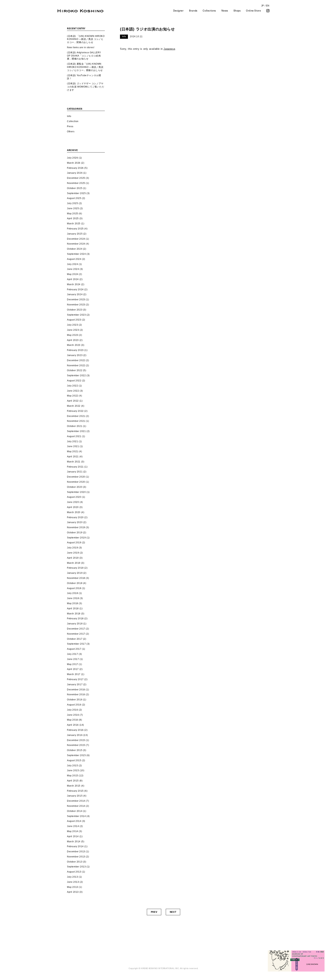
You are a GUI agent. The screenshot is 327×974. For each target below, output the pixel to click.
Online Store (253, 10)
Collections (209, 10)
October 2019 (74, 532)
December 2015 (76, 740)
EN (267, 5)
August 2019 (74, 542)
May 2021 (72, 451)
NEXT (173, 912)
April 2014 (73, 836)
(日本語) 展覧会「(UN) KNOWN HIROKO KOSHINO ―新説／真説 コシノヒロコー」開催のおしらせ (85, 67)
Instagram (267, 10)
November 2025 (76, 183)
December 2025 (76, 178)
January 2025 (75, 233)
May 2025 (72, 213)
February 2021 (75, 466)
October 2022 (74, 370)
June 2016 (73, 715)
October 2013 (74, 861)
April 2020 (73, 507)
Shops (237, 10)
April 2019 (73, 558)
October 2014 (74, 811)
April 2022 (73, 401)
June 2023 (73, 330)
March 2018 (73, 613)
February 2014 (75, 846)
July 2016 (72, 709)
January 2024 (75, 294)
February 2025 (75, 228)
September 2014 (76, 816)
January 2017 (75, 684)
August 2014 (74, 821)
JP (262, 5)
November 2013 (76, 856)
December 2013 (76, 851)
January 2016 (75, 735)
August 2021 (74, 436)
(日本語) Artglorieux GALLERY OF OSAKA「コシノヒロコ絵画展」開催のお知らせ (84, 55)
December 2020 (76, 476)
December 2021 (76, 416)
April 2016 (73, 725)
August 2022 (74, 380)
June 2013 (73, 882)
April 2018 (73, 608)
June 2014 (73, 826)
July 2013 (72, 877)
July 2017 (72, 654)
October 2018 (74, 583)
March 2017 (73, 674)
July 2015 (72, 765)
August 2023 (74, 319)
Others (71, 131)
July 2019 (72, 547)
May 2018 (72, 603)
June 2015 (73, 770)
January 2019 (75, 573)
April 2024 (73, 279)
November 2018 (76, 578)
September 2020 (76, 492)
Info (69, 116)
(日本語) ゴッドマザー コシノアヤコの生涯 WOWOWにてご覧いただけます (85, 86)
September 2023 (76, 315)
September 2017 (76, 644)
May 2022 (72, 395)
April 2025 (73, 218)
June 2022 (73, 390)
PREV (154, 912)
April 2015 (73, 780)
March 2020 (73, 512)
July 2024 (72, 264)
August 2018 (74, 588)
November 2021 (76, 421)
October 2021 (74, 426)
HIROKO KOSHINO (80, 10)
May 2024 (72, 274)
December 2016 (76, 689)
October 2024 (74, 249)
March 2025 (73, 223)
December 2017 (76, 628)
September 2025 (76, 193)
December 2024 (76, 239)
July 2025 (72, 203)
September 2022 (76, 375)
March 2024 (73, 284)
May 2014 (72, 831)
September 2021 (76, 431)
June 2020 (73, 502)
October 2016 (74, 699)
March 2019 (73, 563)
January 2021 (75, 471)
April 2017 (73, 669)
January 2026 (75, 173)
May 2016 (72, 719)
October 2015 (74, 750)
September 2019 (76, 537)
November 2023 (76, 304)
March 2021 (73, 461)
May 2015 (72, 775)
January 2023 (75, 355)
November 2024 (76, 243)
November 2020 (76, 482)
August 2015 (74, 760)
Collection (73, 121)
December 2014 (76, 801)
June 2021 (73, 446)
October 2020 (74, 487)
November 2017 (76, 634)
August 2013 (74, 871)
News (224, 10)
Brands (193, 10)
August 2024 (74, 259)
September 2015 (76, 755)
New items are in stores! (80, 47)
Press (70, 126)
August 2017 (74, 649)
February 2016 (75, 730)
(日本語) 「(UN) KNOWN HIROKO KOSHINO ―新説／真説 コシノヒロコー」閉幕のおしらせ (85, 39)
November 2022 (76, 365)
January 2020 (75, 522)
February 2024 (75, 289)
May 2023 (72, 335)
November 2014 (76, 806)
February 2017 (75, 679)
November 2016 (76, 694)
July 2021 (72, 441)
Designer (178, 10)
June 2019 (73, 552)
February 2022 (75, 411)
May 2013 (72, 887)
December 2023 (76, 299)
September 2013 (76, 866)
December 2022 (76, 360)
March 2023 (73, 345)
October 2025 (74, 188)
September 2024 (76, 254)
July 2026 (72, 157)
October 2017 (74, 639)
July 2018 (72, 593)
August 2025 (74, 198)
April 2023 (73, 340)
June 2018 (73, 598)
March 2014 (73, 841)
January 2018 (75, 623)
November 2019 (76, 527)
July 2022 (72, 385)
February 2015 (75, 791)
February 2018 (75, 618)
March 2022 (73, 406)
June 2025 (73, 208)
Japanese (169, 48)
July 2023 (72, 325)
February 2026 (75, 168)
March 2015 (73, 785)
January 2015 (75, 795)
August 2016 (74, 704)
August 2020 (74, 497)
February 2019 (75, 568)
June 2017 (73, 659)
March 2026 (73, 163)
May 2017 (72, 664)
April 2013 (73, 892)
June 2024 (73, 269)
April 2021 (73, 456)
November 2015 (76, 745)
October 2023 (74, 309)
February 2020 (75, 517)
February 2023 (75, 350)
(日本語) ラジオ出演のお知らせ (147, 29)
